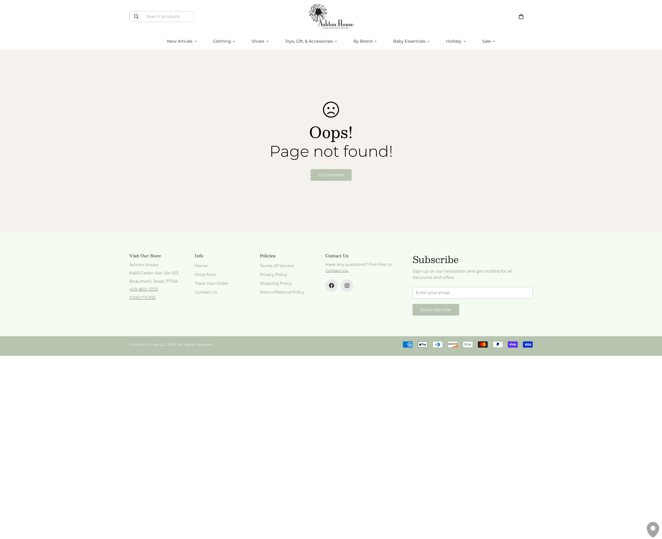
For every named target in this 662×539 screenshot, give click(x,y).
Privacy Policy (273, 274)
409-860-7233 (143, 289)
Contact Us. (337, 270)
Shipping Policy (276, 283)
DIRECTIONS (142, 297)
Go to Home (331, 175)
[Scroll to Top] (652, 511)
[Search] (136, 16)
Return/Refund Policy (282, 292)
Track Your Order (212, 283)
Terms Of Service (277, 265)
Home (201, 265)
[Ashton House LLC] (331, 16)
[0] (521, 17)
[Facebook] (331, 285)
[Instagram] (347, 285)
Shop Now (205, 274)
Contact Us (206, 292)
